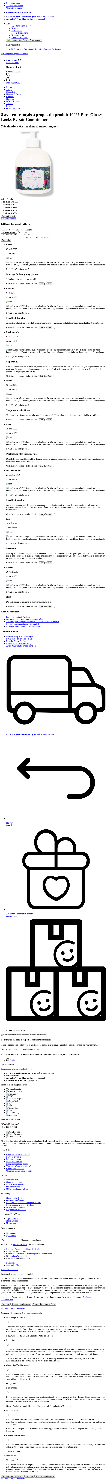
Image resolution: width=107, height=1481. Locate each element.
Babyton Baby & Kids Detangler (19, 636)
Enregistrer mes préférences (12, 1476)
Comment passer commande (17, 1154)
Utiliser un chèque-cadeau (17, 1189)
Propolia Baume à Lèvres (16, 641)
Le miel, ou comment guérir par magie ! (22, 624)
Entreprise (10, 1263)
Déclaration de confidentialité (13, 1309)
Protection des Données (16, 1251)
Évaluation (22, 232)
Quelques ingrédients (15, 1200)
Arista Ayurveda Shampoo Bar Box (21, 646)
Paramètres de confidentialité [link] (18, 1258)
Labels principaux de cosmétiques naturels (23, 1202)
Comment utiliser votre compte (19, 1171)
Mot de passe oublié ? (15, 1184)
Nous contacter (17, 35)
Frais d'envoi (16, 30)
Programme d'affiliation (16, 1210)
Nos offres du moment (15, 1207)
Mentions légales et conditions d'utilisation (23, 1249)
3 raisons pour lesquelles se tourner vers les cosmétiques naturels (32, 622)
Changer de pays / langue (31, 1240)
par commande (26, 19)
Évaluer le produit (8, 216)
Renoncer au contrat (9, 1269)
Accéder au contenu (14, 5)
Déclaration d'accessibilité (17, 1256)
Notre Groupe (12, 1221)
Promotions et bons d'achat (17, 1164)
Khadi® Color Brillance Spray (18, 643)
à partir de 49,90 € (30, 17)
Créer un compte (13, 71)
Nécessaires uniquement (20, 1304)
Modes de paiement (19, 33)
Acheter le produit (8, 219)
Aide (8, 23)
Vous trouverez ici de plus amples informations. (20, 1049)
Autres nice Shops (13, 1265)
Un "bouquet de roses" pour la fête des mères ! (25, 619)
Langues (28, 230)
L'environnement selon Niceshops (20, 1205)
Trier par (26, 235)
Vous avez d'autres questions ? (18, 1166)
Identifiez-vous (12, 63)
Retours (14, 28)
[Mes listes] (8, 76)
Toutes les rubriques (19, 37)
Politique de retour (13, 1159)
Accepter (5, 1304)
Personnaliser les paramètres (44, 1304)
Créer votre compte (14, 1182)
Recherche (6, 240)
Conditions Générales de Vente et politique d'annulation (29, 1254)
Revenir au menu (13, 3)
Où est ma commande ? (21, 26)
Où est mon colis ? (14, 1187)
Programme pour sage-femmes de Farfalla (23, 626)
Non (49, 284)
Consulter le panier (14, 8)
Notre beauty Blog (14, 1198)
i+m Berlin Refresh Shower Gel (19, 639)
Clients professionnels (15, 1168)
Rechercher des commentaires (38, 237)
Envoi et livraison (13, 1157)
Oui (41, 284)
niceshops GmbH (20, 1245)
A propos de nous (13, 1218)
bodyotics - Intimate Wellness (18, 617)
